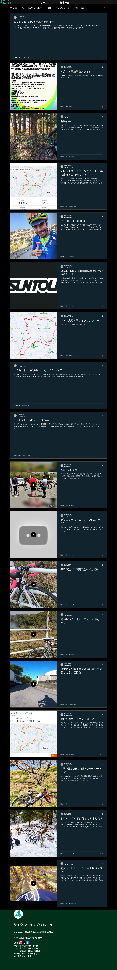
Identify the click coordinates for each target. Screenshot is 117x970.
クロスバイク (62, 7)
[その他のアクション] (103, 17)
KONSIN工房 (35, 7)
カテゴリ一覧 (17, 7)
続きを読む (79, 7)
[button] (104, 8)
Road (48, 7)
